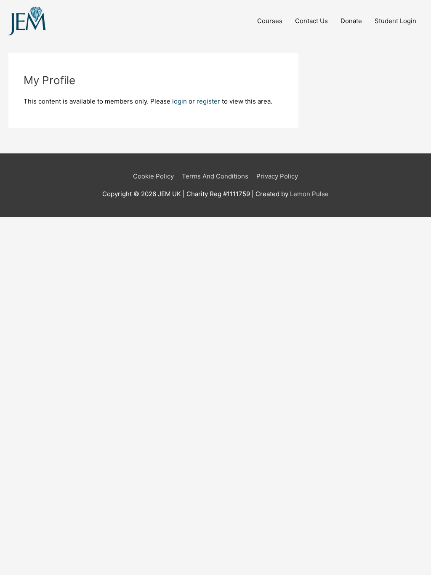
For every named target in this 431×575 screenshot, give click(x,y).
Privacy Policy (277, 176)
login (179, 101)
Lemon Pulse (309, 194)
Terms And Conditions (215, 176)
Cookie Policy (153, 176)
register (208, 101)
